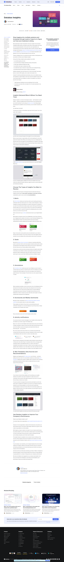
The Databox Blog (7, 5)
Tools (22, 5)
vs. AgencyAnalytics (21, 537)
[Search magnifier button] (59, 5)
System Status (35, 537)
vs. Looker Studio (21, 533)
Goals (5, 540)
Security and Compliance (37, 547)
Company (38, 5)
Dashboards (6, 537)
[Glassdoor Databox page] (57, 559)
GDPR (35, 559)
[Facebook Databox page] (51, 559)
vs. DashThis (20, 546)
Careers (49, 536)
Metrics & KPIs (6, 536)
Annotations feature (18, 268)
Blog (5, 13)
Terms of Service (55, 521)
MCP (5, 543)
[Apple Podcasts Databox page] (59, 559)
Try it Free (52, 49)
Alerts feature (17, 201)
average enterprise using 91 (25, 51)
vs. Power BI (20, 536)
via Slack (24, 212)
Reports (5, 539)
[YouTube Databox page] (49, 559)
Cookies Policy (39, 559)
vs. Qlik (19, 544)
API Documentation (36, 536)
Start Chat (34, 533)
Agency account (31, 103)
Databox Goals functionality (23, 242)
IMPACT (24, 91)
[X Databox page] (55, 559)
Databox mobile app (19, 162)
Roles (14, 5)
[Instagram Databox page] (53, 559)
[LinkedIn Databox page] (47, 559)
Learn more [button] (38, 560)
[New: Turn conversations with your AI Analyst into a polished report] (13, 504)
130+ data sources (27, 356)
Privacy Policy (30, 559)
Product (33, 5)
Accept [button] (47, 560)
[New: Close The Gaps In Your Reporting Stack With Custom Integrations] (51, 504)
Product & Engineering (51, 537)
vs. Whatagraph (21, 543)
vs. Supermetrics (21, 540)
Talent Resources (50, 539)
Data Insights (28, 5)
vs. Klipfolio (20, 539)
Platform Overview (7, 533)
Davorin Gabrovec (11, 21)
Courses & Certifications (37, 543)
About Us (49, 533)
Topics (18, 5)
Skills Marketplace (36, 540)
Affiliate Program (35, 546)
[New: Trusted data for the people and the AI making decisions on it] (32, 504)
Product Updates (10, 13)
